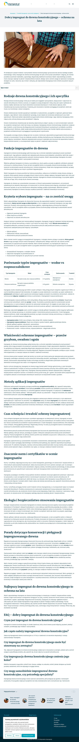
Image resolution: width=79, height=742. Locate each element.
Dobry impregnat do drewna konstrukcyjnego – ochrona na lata (15, 700)
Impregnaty (27, 4)
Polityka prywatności (60, 726)
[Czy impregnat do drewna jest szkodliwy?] (43, 700)
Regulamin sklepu (59, 724)
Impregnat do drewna (40, 4)
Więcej (51, 4)
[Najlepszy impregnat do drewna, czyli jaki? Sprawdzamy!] (61, 700)
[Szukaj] (69, 4)
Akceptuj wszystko (28, 735)
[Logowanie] (73, 4)
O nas (55, 718)
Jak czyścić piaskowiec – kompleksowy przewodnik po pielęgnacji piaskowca (32, 700)
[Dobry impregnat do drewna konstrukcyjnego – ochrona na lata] (6, 700)
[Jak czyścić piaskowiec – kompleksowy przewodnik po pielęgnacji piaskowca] (24, 700)
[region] (20, 728)
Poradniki (56, 720)
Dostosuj (9, 735)
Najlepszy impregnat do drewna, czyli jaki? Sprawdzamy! (69, 700)
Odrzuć (17, 735)
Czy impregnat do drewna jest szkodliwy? (51, 700)
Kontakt (56, 722)
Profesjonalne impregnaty (45, 739)
